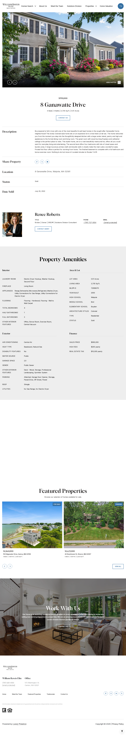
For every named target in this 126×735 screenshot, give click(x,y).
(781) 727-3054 (90, 222)
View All (118, 566)
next (15, 82)
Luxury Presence (19, 724)
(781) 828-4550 (8, 683)
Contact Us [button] (63, 118)
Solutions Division (74, 6)
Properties (89, 6)
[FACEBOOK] (106, 693)
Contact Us (64, 694)
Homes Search (27, 6)
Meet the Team (57, 6)
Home (4, 694)
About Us (43, 6)
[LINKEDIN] (116, 693)
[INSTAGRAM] (111, 693)
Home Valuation (106, 6)
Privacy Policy (118, 724)
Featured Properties (34, 694)
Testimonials (51, 694)
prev (9, 82)
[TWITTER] (122, 693)
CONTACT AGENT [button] (43, 229)
